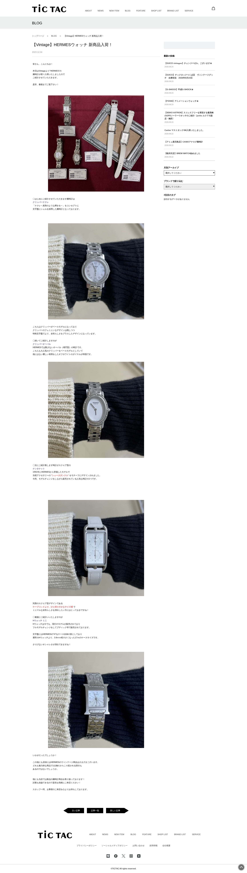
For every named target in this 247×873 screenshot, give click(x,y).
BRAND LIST (173, 11)
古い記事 (76, 810)
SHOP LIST (156, 11)
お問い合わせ (139, 845)
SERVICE (189, 11)
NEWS (100, 11)
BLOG (128, 11)
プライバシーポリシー (87, 845)
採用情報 (154, 845)
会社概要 (166, 845)
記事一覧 (95, 810)
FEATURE (140, 11)
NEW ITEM (114, 11)
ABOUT (88, 11)
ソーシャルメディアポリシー (114, 845)
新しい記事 (115, 810)
